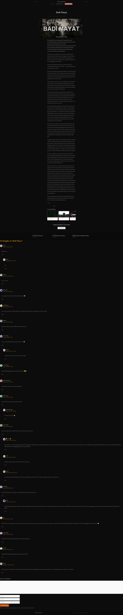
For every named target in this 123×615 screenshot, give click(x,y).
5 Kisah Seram (72, 218)
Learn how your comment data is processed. (25, 608)
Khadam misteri (61, 218)
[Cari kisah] (54, 4)
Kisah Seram (61, 9)
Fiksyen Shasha (61, 1)
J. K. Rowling (6, 335)
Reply (2, 254)
